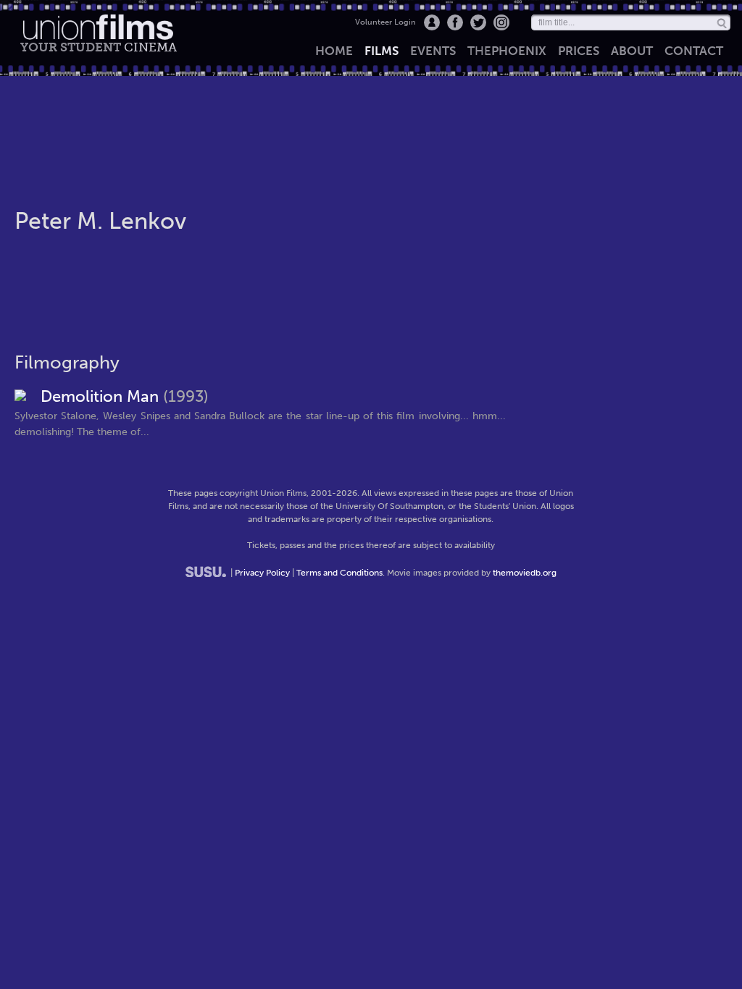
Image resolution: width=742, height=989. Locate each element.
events (433, 50)
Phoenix (506, 50)
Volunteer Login (385, 22)
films (381, 50)
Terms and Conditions (339, 573)
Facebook (455, 22)
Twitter (478, 22)
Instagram (501, 22)
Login (432, 22)
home (334, 50)
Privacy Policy (262, 573)
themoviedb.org (524, 573)
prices (578, 50)
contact (693, 50)
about (632, 50)
